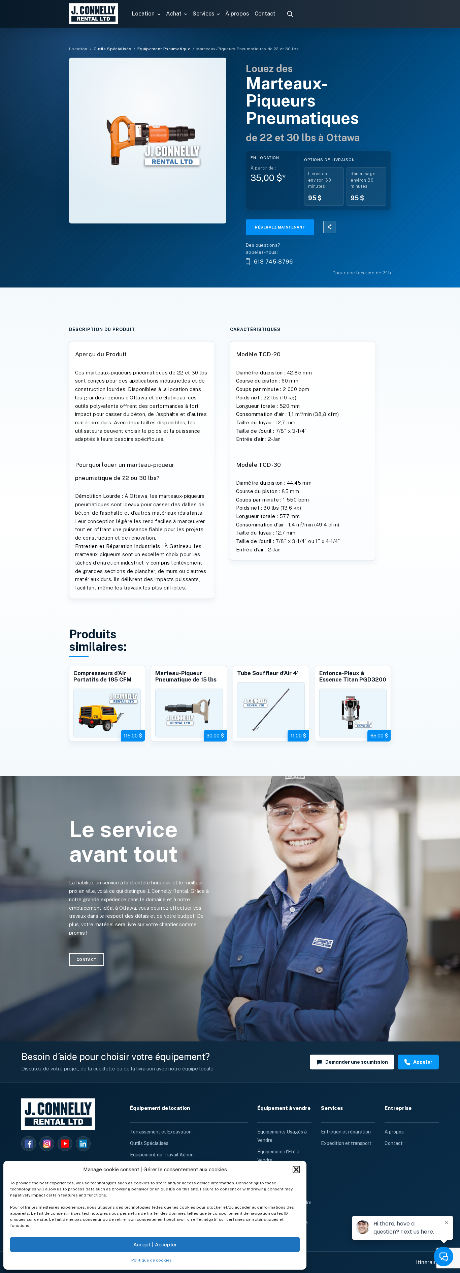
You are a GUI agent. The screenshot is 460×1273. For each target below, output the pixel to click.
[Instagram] (46, 1143)
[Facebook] (28, 1143)
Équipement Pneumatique (163, 49)
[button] (296, 1169)
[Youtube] (65, 1143)
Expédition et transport (346, 1143)
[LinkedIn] (83, 1143)
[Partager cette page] (329, 227)
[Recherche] (290, 14)
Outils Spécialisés (112, 49)
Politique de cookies (151, 1260)
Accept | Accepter (155, 1244)
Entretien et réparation (346, 1131)
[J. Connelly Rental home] (93, 14)
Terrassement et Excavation (161, 1131)
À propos (394, 1131)
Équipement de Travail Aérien (162, 1154)
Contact (394, 1143)
